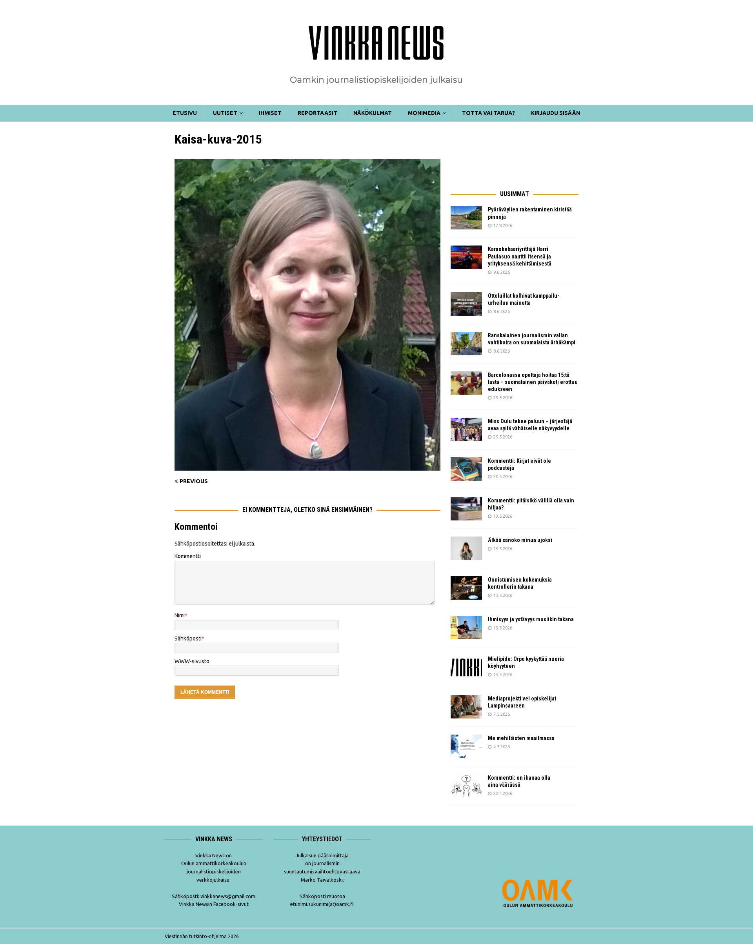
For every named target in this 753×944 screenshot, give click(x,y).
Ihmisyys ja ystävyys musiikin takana (532, 619)
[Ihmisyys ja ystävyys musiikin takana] (466, 627)
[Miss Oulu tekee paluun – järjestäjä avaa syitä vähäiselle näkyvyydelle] (466, 429)
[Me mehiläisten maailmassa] (466, 746)
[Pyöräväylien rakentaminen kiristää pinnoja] (466, 217)
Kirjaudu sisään (555, 113)
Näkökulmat (372, 113)
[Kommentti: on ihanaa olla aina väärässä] (466, 786)
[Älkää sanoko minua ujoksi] (466, 548)
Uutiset (225, 113)
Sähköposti (188, 638)
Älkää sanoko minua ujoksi (520, 540)
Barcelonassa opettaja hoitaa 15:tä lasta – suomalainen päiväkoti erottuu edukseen (533, 382)
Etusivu (185, 113)
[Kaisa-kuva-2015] (307, 466)
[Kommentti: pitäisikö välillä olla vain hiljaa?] (466, 508)
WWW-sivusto (192, 661)
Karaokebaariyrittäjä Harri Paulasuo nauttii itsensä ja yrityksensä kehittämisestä (520, 256)
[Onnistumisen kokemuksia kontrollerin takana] (466, 588)
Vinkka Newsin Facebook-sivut (214, 904)
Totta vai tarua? (488, 113)
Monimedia (424, 113)
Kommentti (188, 556)
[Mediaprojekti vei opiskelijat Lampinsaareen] (466, 706)
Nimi (180, 615)
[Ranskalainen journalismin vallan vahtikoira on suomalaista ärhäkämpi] (466, 343)
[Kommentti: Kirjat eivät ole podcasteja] (466, 469)
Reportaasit (317, 113)
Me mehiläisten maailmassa (521, 738)
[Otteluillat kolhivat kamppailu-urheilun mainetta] (466, 304)
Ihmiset (270, 113)
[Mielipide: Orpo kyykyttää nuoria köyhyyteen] (466, 667)
